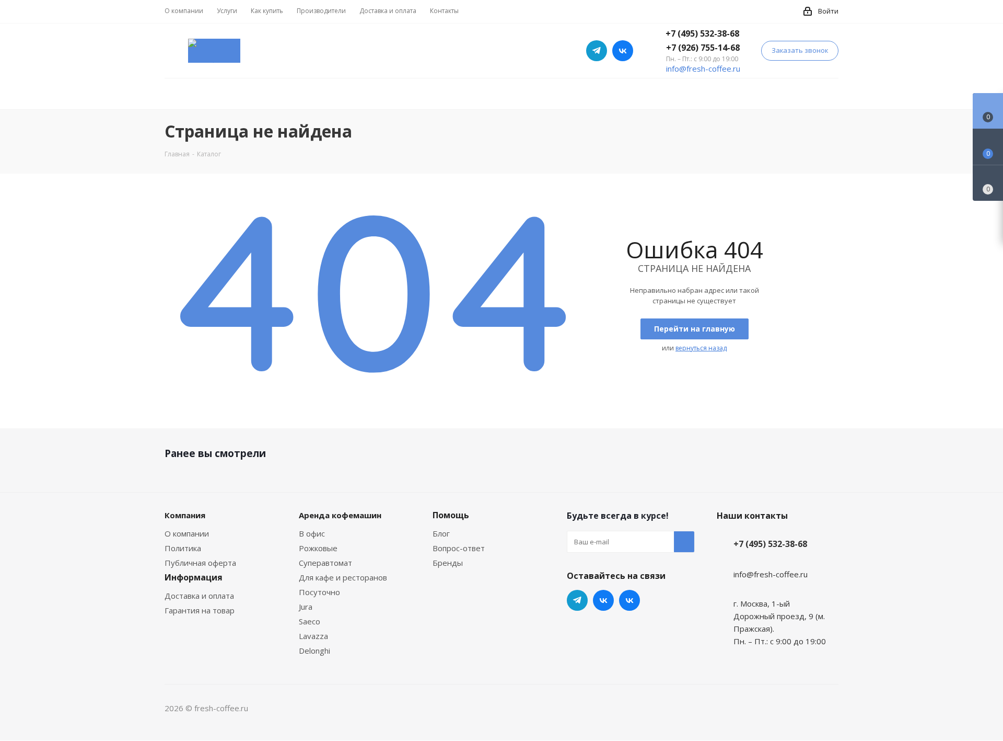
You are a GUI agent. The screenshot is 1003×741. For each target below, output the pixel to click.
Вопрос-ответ (459, 548)
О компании (187, 533)
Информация (194, 577)
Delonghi (314, 650)
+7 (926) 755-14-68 (703, 47)
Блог (441, 533)
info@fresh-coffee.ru (703, 68)
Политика (183, 548)
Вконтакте (629, 600)
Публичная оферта (200, 562)
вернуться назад (701, 348)
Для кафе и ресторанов (343, 577)
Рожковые (318, 548)
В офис (312, 533)
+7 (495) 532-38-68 (702, 33)
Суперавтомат (325, 562)
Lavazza (313, 636)
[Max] (622, 50)
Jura (305, 606)
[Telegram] (596, 50)
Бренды (448, 562)
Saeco (309, 621)
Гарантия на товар (200, 610)
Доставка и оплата (199, 595)
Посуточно (319, 592)
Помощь (451, 515)
